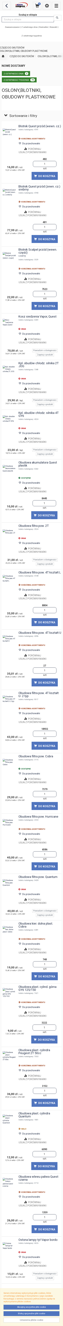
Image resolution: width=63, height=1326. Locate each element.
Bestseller (43, 27)
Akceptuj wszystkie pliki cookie (31, 1307)
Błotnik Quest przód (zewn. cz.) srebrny (39, 188)
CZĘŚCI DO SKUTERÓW (22, 56)
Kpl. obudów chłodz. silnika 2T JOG (38, 364)
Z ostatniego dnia (29, 27)
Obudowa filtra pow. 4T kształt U (39, 632)
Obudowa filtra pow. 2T (33, 525)
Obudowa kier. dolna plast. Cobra (35, 925)
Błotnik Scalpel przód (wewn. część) (37, 251)
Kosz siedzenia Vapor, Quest (37, 316)
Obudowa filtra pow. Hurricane (38, 816)
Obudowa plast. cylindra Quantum (34, 1115)
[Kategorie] (56, 6)
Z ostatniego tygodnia (32, 36)
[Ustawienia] (47, 6)
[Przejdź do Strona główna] (3, 56)
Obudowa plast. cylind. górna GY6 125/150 (37, 988)
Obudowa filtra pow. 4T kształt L (39, 572)
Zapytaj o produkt (45, 355)
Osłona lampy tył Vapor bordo (37, 1239)
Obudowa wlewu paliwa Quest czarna (38, 1178)
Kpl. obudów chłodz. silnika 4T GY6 (38, 414)
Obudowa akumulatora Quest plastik (37, 464)
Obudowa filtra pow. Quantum (37, 877)
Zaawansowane (12, 27)
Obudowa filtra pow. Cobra (35, 756)
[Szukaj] (57, 18)
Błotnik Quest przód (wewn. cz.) (39, 126)
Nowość (53, 27)
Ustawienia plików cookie (31, 1320)
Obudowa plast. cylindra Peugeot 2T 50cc (34, 1051)
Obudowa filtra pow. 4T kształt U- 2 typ (38, 694)
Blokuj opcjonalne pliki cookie (31, 1313)
